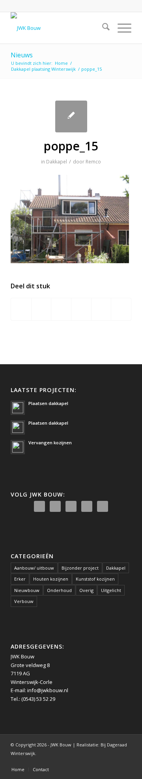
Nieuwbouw (26, 590)
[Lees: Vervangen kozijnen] (18, 447)
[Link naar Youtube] (114, 761)
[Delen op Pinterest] (81, 309)
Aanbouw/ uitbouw (34, 568)
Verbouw (24, 601)
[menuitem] (102, 28)
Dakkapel (56, 161)
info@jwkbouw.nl (47, 690)
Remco (93, 161)
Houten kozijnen (50, 579)
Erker (20, 579)
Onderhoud (59, 590)
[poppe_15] (71, 116)
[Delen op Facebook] (21, 309)
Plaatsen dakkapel (48, 403)
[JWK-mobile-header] (59, 28)
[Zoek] (102, 28)
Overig (86, 590)
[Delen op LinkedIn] (101, 309)
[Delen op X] (41, 309)
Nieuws (22, 55)
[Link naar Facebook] (90, 761)
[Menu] (120, 28)
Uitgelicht (111, 590)
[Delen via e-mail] (121, 309)
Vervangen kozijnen (50, 442)
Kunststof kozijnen (95, 579)
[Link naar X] (102, 761)
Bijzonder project (80, 568)
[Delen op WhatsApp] (61, 309)
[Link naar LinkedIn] (125, 761)
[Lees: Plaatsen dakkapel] (18, 408)
